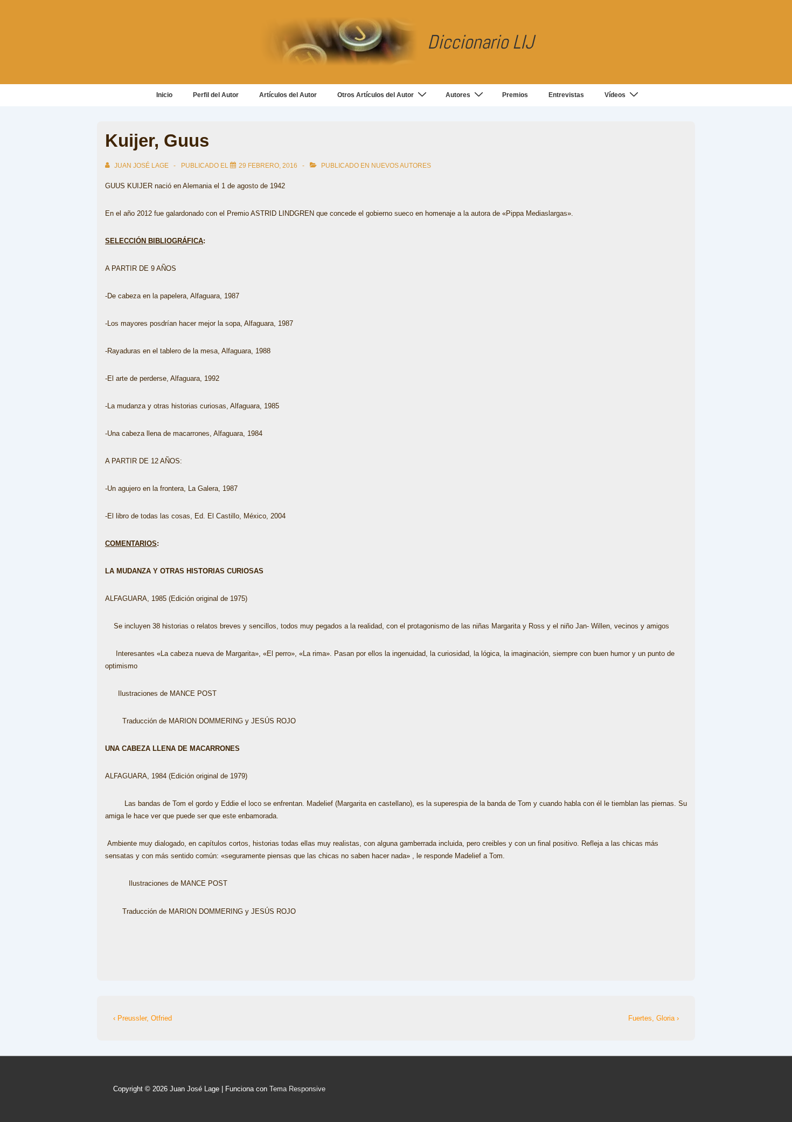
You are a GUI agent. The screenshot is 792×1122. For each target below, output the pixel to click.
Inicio (164, 95)
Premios (515, 95)
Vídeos (615, 95)
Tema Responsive (297, 1089)
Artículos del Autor (288, 95)
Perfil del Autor (216, 95)
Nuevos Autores (401, 165)
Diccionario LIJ (480, 42)
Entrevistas (566, 95)
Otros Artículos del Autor (375, 95)
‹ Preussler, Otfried (142, 1018)
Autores (458, 95)
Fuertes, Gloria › (653, 1018)
